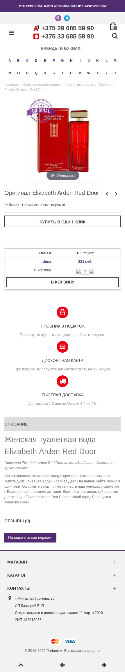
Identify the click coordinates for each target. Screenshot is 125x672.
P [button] (27, 73)
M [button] (115, 61)
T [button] (62, 73)
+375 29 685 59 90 (67, 28)
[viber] (58, 17)
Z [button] (115, 73)
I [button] (80, 61)
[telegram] (67, 17)
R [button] (45, 73)
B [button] (18, 61)
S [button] (54, 73)
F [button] (54, 61)
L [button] (107, 61)
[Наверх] (21, 665)
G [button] (62, 61)
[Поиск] (114, 36)
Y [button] (106, 73)
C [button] (27, 61)
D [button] (36, 61)
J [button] (89, 61)
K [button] (97, 61)
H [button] (71, 61)
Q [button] (36, 73)
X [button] (98, 73)
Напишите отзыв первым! (43, 205)
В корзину (62, 282)
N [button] (9, 73)
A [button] (9, 61)
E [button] (45, 61)
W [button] (88, 73)
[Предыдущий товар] (62, 665)
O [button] (18, 73)
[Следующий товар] (104, 665)
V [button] (80, 73)
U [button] (71, 73)
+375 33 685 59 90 (67, 36)
